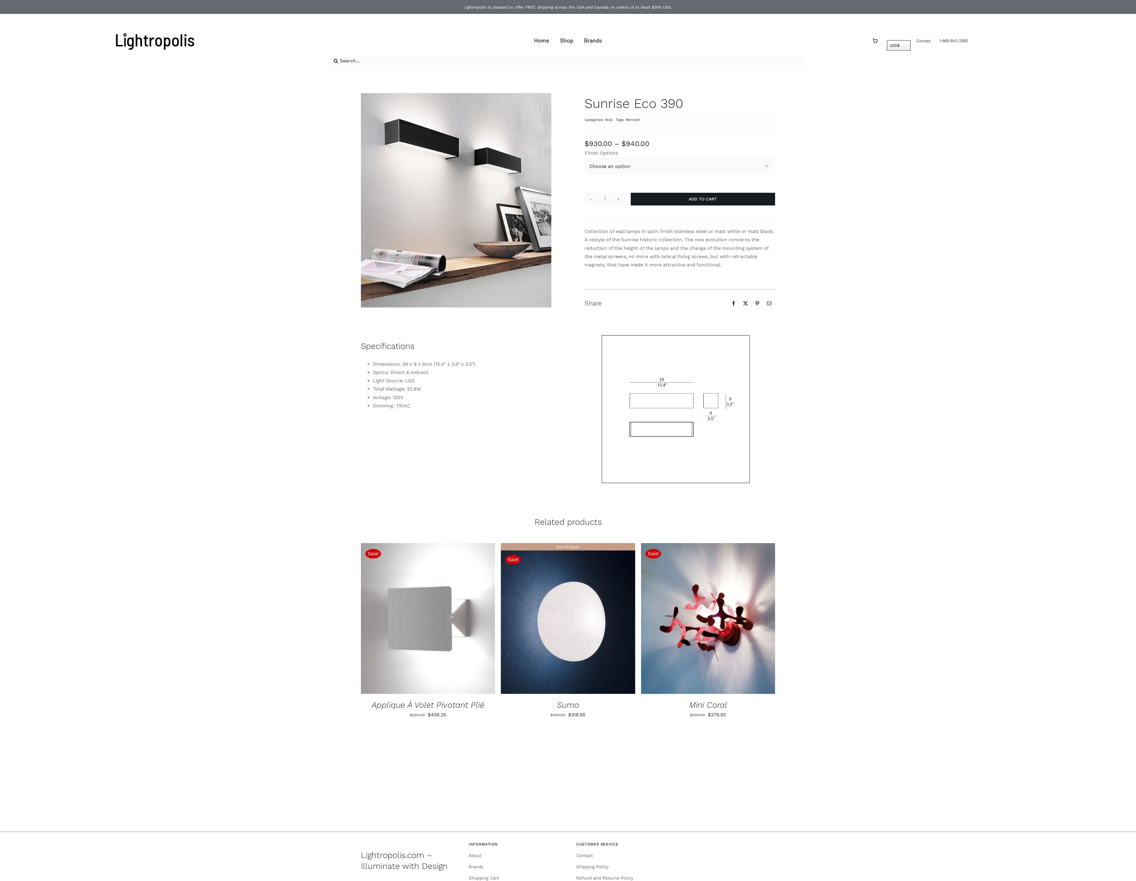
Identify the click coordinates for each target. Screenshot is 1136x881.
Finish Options (601, 153)
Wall (609, 120)
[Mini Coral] (708, 618)
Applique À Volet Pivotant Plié (428, 705)
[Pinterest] (757, 303)
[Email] (769, 303)
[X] (745, 303)
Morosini (633, 120)
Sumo (568, 705)
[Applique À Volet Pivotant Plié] (428, 618)
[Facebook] (734, 303)
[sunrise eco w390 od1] (676, 409)
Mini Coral (708, 705)
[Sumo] (568, 618)
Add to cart (703, 199)
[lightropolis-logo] (154, 31)
